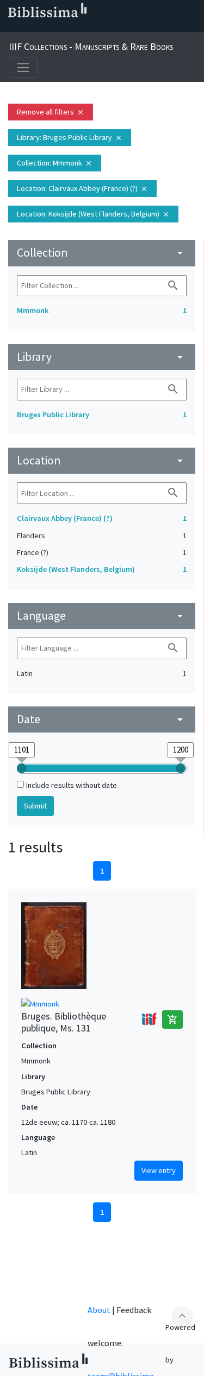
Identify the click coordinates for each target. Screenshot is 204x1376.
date (102, 719)
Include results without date (71, 785)
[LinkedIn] (28, 27)
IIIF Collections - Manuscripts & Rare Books (91, 46)
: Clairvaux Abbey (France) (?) (82, 188)
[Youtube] (80, 27)
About (99, 1309)
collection (102, 252)
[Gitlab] (115, 27)
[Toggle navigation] (23, 68)
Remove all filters (50, 112)
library (102, 356)
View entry (158, 1170)
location (102, 460)
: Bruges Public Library (69, 137)
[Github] (98, 27)
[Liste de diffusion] (11, 27)
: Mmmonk (54, 163)
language (102, 615)
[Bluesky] (45, 27)
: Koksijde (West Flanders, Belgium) (93, 214)
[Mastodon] (63, 27)
